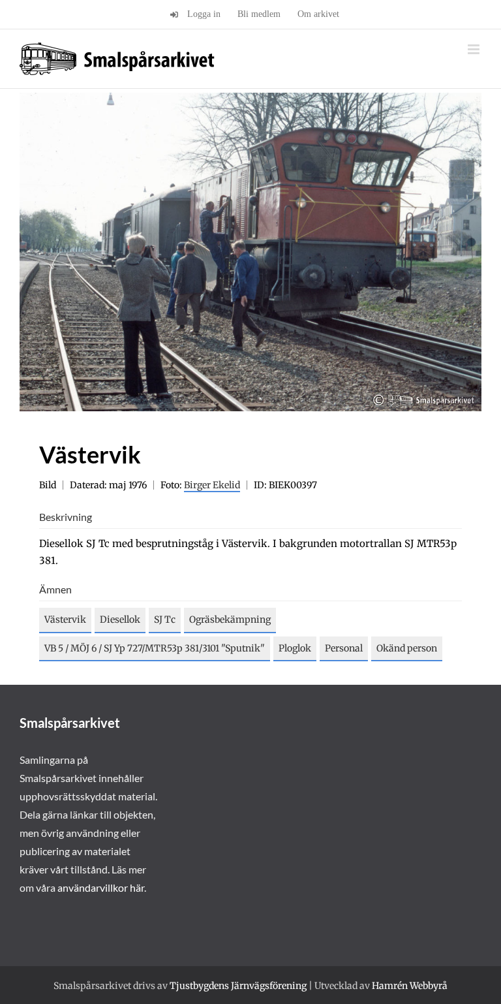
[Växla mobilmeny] (474, 49)
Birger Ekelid (212, 485)
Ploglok (295, 648)
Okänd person (406, 648)
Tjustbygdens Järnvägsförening (238, 986)
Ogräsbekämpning (230, 619)
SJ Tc (164, 619)
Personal (344, 648)
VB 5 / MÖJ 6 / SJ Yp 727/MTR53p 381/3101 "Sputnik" (154, 648)
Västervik (65, 619)
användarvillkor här (100, 887)
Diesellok (120, 619)
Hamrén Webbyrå (410, 986)
